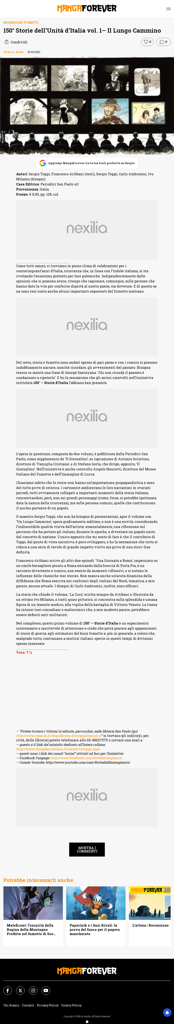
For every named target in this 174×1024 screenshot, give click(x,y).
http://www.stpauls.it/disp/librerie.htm (47, 735)
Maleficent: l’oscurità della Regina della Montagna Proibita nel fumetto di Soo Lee (30, 929)
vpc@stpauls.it (89, 735)
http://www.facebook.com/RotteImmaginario (86, 758)
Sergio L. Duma (13, 52)
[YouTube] (43, 988)
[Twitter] (18, 988)
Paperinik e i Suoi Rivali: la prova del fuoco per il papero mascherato (95, 929)
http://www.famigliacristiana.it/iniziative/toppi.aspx (58, 749)
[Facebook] (5, 988)
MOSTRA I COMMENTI (87, 849)
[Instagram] (30, 988)
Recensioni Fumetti (21, 23)
